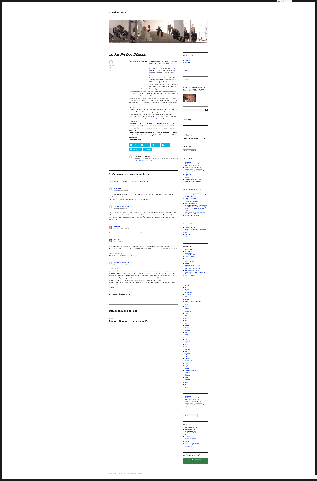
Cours (186, 313)
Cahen (186, 304)
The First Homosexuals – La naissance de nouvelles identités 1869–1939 (196, 194)
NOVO (186, 231)
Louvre (186, 346)
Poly (186, 236)
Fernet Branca (188, 325)
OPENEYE (187, 232)
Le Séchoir (187, 260)
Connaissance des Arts (190, 227)
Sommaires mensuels (190, 370)
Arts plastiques (188, 292)
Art (110, 70)
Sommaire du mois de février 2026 (194, 169)
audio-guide (188, 294)
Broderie (187, 303)
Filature (187, 327)
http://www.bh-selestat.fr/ (116, 253)
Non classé (187, 353)
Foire (186, 329)
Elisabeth (187, 215)
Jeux (186, 339)
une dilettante (117, 12)
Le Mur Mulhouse (189, 261)
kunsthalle (187, 341)
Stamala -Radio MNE (190, 275)
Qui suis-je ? (188, 59)
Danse (186, 317)
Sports (186, 374)
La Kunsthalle (188, 258)
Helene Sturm (188, 174)
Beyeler (186, 298)
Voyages (187, 386)
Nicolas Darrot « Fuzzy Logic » (193, 167)
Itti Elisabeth (188, 208)
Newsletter (195, 198)
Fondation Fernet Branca (191, 255)
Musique (187, 351)
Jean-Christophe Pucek (121, 206)
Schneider (187, 365)
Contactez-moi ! (189, 60)
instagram (187, 62)
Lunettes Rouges (189, 441)
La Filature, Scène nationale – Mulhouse (195, 229)
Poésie (186, 362)
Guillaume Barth (189, 177)
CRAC (186, 315)
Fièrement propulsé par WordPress (133, 473)
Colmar (186, 310)
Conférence (188, 311)
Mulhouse (187, 349)
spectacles (187, 372)
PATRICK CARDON (189, 193)
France (186, 332)
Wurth (186, 388)
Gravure (187, 336)
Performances (188, 358)
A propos (120, 473)
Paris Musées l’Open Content (192, 268)
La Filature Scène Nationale (200, 215)
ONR (186, 267)
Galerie (186, 334)
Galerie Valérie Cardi (190, 256)
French (188, 415)
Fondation (187, 330)
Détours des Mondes (190, 429)
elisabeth (111, 65)
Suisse (186, 377)
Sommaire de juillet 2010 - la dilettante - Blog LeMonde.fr (132, 181)
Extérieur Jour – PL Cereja (191, 433)
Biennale (187, 299)
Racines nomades (189, 445)
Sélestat (187, 368)
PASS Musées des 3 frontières (192, 270)
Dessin (186, 320)
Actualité (187, 284)
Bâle (186, 296)
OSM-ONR (187, 234)
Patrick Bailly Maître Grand (192, 443)
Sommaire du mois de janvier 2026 (194, 179)
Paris (186, 355)
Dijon (186, 322)
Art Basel (187, 289)
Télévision (187, 379)
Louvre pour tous (189, 440)
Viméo (186, 70)
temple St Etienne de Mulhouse (161, 119)
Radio (186, 363)
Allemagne (187, 285)
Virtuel (186, 384)
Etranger (187, 324)
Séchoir (187, 367)
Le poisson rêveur (189, 436)
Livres (186, 344)
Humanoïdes (188, 337)
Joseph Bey (187, 434)
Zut (185, 238)
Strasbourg (171, 77)
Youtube (187, 79)
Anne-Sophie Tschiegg (191, 427)
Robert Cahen (188, 446)
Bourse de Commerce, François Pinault (195, 301)
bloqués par (196, 461)
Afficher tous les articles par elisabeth (144, 160)
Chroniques (188, 306)
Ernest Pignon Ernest (190, 431)
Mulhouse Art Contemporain (192, 265)
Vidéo (186, 382)
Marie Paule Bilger (202, 205)
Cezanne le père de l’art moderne (193, 181)
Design (186, 318)
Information (188, 162)
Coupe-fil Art (188, 253)
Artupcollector (188, 249)
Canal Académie (189, 251)
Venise (186, 381)
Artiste (186, 291)
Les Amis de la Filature (190, 438)
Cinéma (187, 308)
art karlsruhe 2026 (189, 176)
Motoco (187, 263)
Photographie (188, 360)
